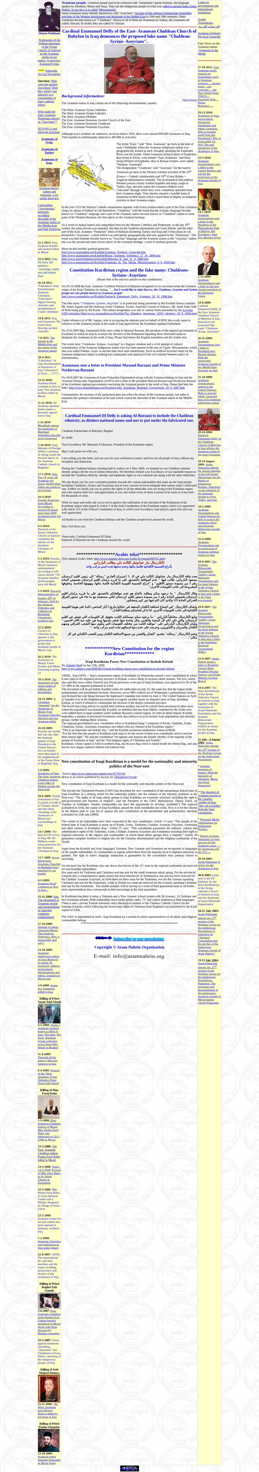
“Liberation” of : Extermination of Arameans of (49, 367)
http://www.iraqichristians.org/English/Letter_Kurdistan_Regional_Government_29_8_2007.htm (127, 387)
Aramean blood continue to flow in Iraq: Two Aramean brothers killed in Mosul (49, 390)
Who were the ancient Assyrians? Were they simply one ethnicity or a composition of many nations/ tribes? (48, 92)
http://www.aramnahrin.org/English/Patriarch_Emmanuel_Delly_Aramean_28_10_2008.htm (117, 296)
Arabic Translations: (206, 21)
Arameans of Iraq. (49, 161)
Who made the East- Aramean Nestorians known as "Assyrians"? (49, 116)
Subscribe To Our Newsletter (49, 72)
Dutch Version (190, 99)
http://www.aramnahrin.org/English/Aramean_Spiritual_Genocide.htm (104, 252)
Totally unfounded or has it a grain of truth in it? (49, 801)
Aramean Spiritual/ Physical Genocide (209, 35)
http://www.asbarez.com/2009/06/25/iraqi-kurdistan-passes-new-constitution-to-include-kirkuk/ (118, 668)
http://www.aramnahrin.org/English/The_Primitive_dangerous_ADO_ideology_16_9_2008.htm (138, 313)
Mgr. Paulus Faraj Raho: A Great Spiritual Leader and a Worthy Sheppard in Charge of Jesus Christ (49, 1199)
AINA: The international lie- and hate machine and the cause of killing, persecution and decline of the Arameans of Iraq (49, 1265)
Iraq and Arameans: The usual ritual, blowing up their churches (49, 325)
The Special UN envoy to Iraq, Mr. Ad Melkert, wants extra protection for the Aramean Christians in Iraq (49, 841)
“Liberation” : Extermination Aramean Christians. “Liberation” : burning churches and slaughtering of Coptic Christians (48, 298)
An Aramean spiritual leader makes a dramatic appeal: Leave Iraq (48, 409)
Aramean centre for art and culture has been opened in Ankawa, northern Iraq (49, 1225)
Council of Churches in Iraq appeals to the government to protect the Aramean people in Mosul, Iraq (49, 640)
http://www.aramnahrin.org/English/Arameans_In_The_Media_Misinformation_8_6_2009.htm (118, 262)
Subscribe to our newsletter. (138, 938)
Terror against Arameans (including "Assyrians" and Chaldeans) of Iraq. (49, 1347)
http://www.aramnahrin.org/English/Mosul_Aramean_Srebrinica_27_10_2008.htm (111, 255)
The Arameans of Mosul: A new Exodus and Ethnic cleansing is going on (49, 664)
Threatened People (125, 777)
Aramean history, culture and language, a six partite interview (49, 193)
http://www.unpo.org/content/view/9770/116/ (98, 773)
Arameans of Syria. (49, 140)
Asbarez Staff (74, 665)
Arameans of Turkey (49, 151)
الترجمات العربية (209, 26)
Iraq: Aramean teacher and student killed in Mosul (48, 247)
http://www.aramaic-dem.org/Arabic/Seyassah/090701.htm (129, 558)
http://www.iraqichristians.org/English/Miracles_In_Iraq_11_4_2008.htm (105, 259)
